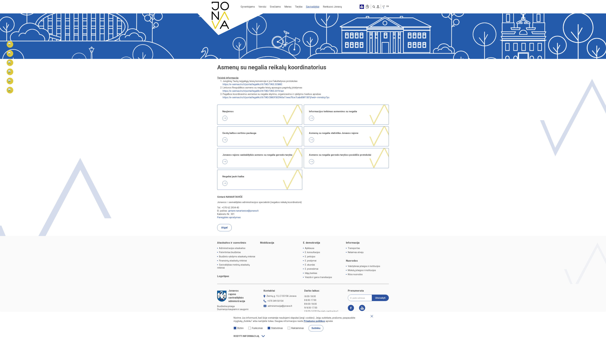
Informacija (352, 242)
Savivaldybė (312, 6)
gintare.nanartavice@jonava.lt (243, 210)
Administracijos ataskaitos (232, 248)
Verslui (262, 6)
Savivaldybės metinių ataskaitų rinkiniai (233, 266)
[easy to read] (362, 7)
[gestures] (367, 7)
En (387, 6)
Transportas (354, 248)
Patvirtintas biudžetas (230, 252)
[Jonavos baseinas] (10, 44)
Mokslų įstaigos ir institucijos (362, 270)
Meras (287, 6)
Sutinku (316, 328)
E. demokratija (311, 242)
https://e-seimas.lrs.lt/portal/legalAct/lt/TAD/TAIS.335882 (252, 84)
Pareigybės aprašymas (229, 217)
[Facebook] (352, 308)
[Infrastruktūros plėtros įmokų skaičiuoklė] (10, 62)
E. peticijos (310, 256)
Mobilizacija (267, 242)
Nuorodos (352, 260)
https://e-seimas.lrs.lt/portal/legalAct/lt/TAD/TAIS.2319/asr (253, 91)
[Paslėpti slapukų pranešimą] (371, 316)
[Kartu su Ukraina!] (10, 53)
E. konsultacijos (312, 252)
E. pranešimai (311, 269)
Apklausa (309, 248)
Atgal (224, 227)
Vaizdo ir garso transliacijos (318, 277)
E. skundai (310, 264)
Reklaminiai (297, 328)
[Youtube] (360, 308)
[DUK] (10, 90)
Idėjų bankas (311, 273)
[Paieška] (374, 7)
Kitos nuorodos (355, 274)
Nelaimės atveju (356, 252)
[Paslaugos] (10, 72)
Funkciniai (257, 328)
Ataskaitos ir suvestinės (231, 242)
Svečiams (275, 6)
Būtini (240, 328)
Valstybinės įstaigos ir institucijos (364, 266)
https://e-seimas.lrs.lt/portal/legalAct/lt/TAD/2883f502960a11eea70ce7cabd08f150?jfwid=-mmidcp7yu (276, 97)
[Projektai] (10, 81)
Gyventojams (248, 6)
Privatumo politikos (314, 321)
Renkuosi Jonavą (332, 6)
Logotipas (223, 276)
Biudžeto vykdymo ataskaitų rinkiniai (237, 256)
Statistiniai (277, 328)
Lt (384, 6)
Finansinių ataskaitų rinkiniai (233, 260)
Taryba (298, 6)
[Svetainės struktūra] (378, 7)
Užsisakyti (380, 298)
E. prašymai (310, 260)
